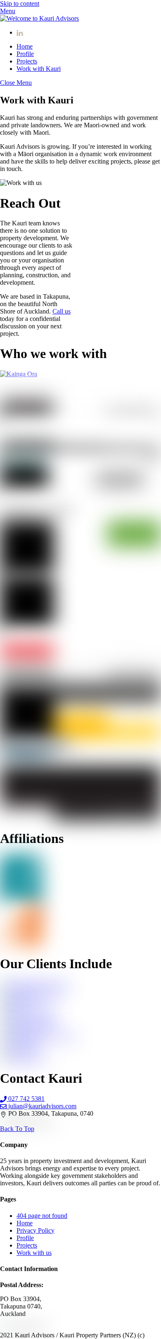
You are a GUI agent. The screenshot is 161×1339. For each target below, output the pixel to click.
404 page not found (42, 1215)
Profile (25, 53)
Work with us (34, 1252)
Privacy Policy (35, 1230)
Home (25, 46)
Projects (27, 61)
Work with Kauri (39, 68)
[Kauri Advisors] (39, 18)
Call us (61, 311)
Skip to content (19, 3)
